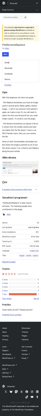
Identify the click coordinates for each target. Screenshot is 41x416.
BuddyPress (8, 377)
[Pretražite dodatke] (25, 17)
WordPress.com (9, 365)
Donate (26, 354)
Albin (7, 48)
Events (24, 350)
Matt (5, 369)
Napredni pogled (8, 262)
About (4, 328)
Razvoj (7, 79)
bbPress (6, 373)
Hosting (5, 336)
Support (5, 350)
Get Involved (27, 347)
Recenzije (8, 68)
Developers (6, 354)
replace (35, 255)
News (4, 332)
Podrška (7, 85)
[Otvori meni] (37, 3)
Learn (4, 347)
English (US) (34, 251)
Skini (5, 54)
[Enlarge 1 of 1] (36, 164)
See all (36, 298)
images (22, 255)
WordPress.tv (8, 358)
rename (28, 255)
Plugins (24, 336)
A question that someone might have (17, 190)
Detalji (6, 62)
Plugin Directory (8, 10)
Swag (25, 358)
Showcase (26, 328)
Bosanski (11, 386)
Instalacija (8, 74)
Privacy (5, 339)
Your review (7, 298)
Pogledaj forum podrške (11, 315)
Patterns (25, 339)
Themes (25, 332)
